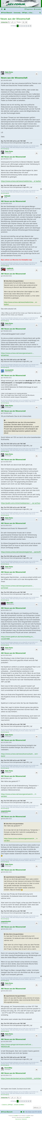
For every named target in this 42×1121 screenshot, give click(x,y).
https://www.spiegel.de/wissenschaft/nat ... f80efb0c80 (17, 1046)
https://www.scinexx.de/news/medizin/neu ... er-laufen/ (21, 181)
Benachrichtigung (5, 148)
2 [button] (19, 26)
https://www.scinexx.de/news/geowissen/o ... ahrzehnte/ (17, 354)
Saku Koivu (9, 72)
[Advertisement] (21, 50)
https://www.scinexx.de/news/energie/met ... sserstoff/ (21, 552)
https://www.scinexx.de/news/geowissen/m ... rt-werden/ (19, 795)
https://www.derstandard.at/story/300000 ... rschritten (21, 1078)
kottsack (7, 196)
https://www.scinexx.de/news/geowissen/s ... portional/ (17, 587)
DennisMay (8, 1067)
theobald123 (9, 370)
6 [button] (28, 26)
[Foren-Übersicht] (21, 3)
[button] (31, 26)
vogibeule (10, 268)
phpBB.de (27, 1117)
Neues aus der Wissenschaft (15, 18)
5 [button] (26, 26)
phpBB (15, 1115)
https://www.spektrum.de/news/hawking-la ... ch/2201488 (17, 638)
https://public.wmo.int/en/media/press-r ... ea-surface (20, 503)
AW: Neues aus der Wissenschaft (13, 157)
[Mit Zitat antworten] (36, 73)
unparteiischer (6, 811)
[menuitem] (5, 9)
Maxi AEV (10, 602)
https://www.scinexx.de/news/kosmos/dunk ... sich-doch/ (19, 755)
